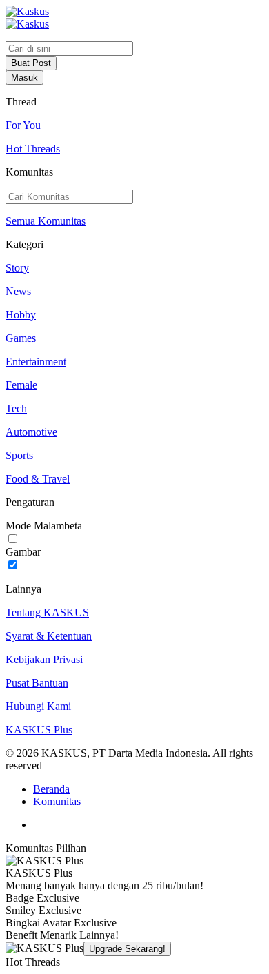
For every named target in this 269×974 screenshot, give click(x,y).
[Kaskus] (27, 11)
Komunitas (57, 801)
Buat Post (31, 63)
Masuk (24, 77)
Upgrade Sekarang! (127, 949)
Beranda (51, 789)
